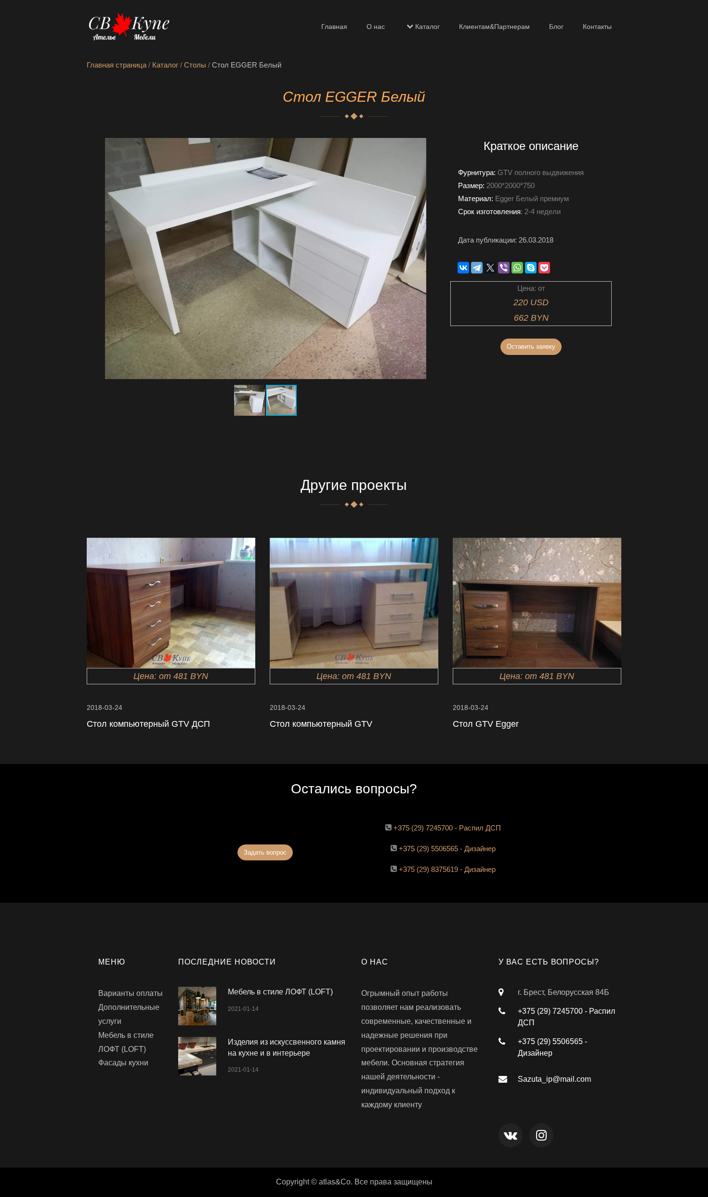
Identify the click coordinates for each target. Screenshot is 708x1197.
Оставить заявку (531, 346)
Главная (334, 26)
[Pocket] (544, 267)
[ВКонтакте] (463, 267)
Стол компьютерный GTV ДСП (148, 724)
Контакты (597, 26)
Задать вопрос (265, 852)
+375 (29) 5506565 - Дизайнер (447, 848)
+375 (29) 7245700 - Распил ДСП (447, 828)
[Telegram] (477, 267)
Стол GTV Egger (486, 724)
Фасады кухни (123, 1063)
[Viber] (504, 267)
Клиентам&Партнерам (494, 26)
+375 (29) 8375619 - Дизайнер (447, 869)
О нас (376, 26)
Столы (195, 65)
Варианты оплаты (130, 993)
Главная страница (116, 65)
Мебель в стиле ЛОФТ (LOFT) (280, 992)
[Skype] (531, 267)
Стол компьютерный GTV (321, 724)
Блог (556, 26)
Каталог (427, 26)
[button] (426, 146)
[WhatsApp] (517, 267)
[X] (490, 267)
